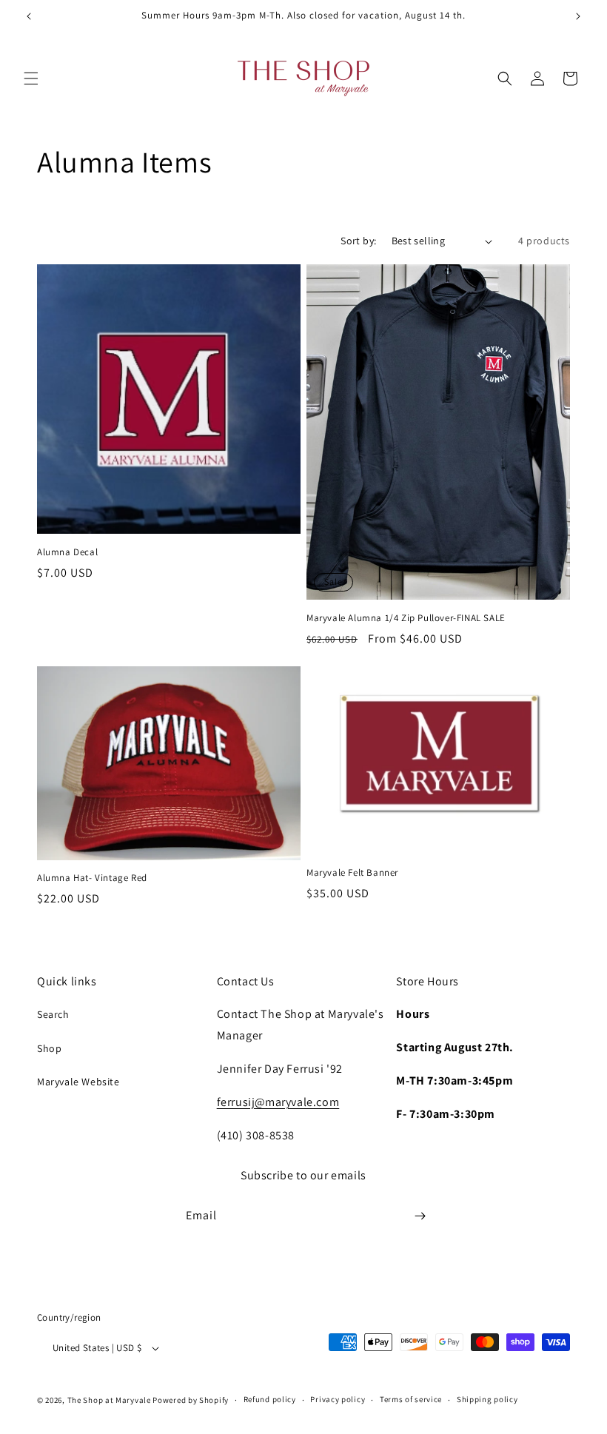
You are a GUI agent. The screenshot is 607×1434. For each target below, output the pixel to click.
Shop (49, 1048)
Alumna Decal (67, 552)
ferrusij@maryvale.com (278, 1102)
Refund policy (270, 1399)
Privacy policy (337, 1399)
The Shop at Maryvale (109, 1400)
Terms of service (411, 1399)
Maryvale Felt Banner (352, 873)
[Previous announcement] (29, 16)
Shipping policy (487, 1399)
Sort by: (358, 240)
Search (53, 1014)
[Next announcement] (578, 16)
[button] (31, 78)
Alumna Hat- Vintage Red (92, 878)
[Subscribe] (419, 1216)
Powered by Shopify (190, 1400)
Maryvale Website (78, 1081)
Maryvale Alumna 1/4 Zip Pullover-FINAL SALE (406, 618)
